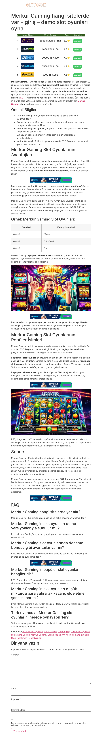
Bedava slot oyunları (32, 631)
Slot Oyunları (35, 638)
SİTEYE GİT (77, 41)
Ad (13, 689)
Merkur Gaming (38, 634)
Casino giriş (64, 631)
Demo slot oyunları (80, 631)
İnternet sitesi (18, 710)
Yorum (15, 655)
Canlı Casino (50, 631)
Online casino (54, 634)
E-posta (16, 699)
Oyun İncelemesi (19, 638)
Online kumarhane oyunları (75, 634)
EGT (22, 97)
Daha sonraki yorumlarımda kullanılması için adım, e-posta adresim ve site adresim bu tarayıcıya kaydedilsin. (48, 724)
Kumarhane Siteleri (20, 634)
